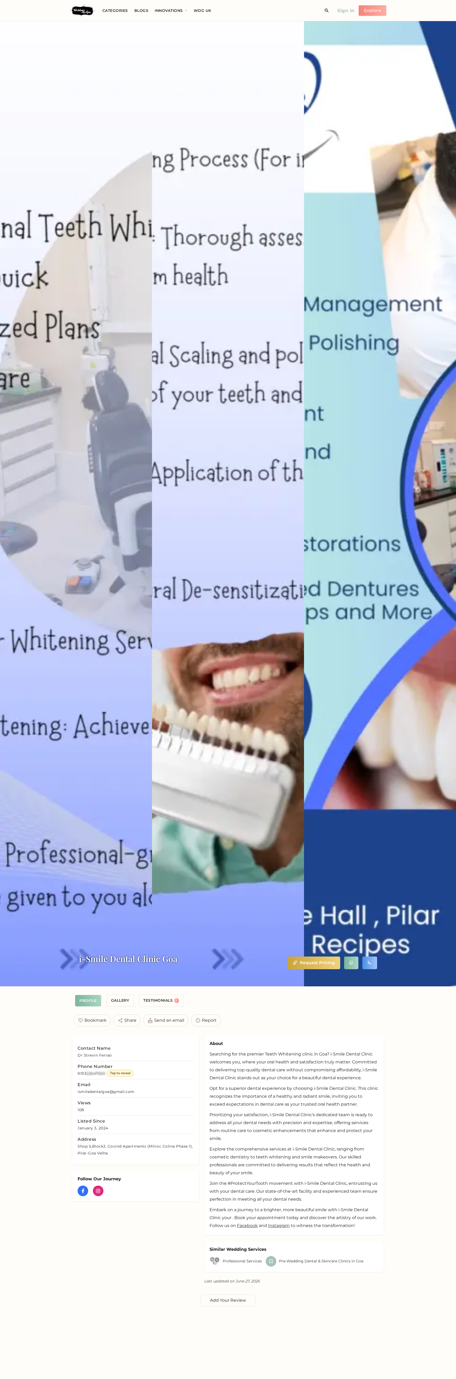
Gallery (120, 1000)
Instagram (279, 1225)
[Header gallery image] (76, 503)
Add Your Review (228, 1300)
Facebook (247, 1225)
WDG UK (202, 10)
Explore (372, 10)
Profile (88, 1000)
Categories (115, 10)
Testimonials (160, 1000)
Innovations (169, 10)
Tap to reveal (120, 1073)
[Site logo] (83, 10)
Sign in (346, 10)
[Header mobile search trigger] (326, 10)
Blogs (141, 10)
